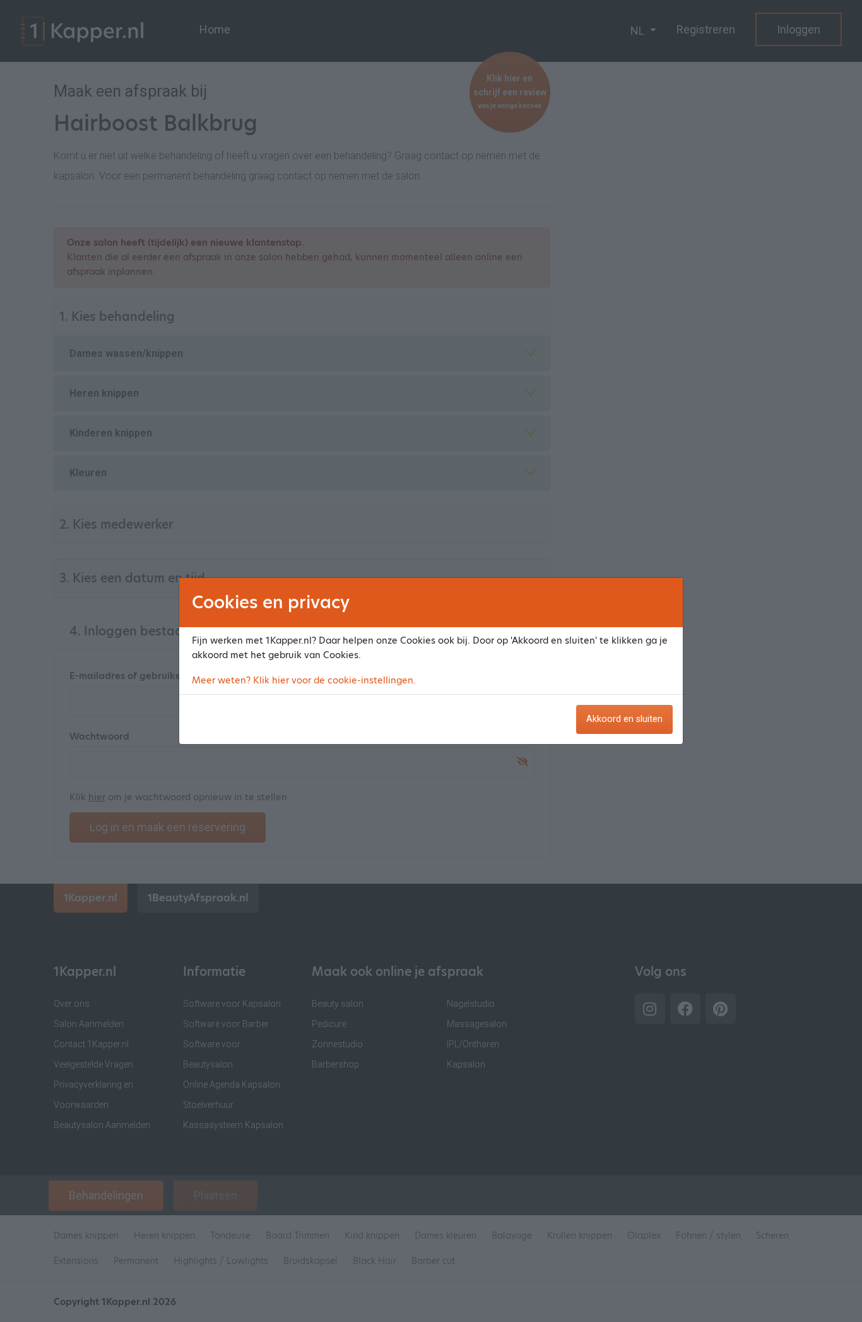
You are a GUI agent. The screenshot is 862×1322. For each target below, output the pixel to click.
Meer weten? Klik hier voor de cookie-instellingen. (304, 680)
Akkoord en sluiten (624, 719)
